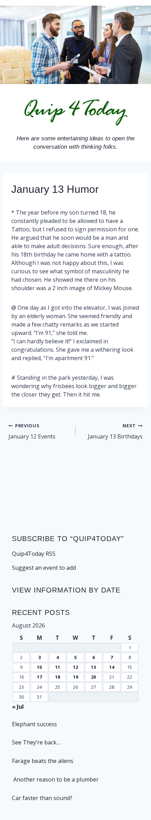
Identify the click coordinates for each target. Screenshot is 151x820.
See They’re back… (36, 742)
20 (93, 677)
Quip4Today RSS (33, 554)
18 (57, 677)
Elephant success (34, 724)
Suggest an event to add (44, 568)
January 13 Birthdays (115, 431)
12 (75, 667)
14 (111, 667)
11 (57, 667)
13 (93, 667)
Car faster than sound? (42, 798)
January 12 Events (31, 431)
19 (75, 677)
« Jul (18, 706)
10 (39, 667)
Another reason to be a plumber (55, 779)
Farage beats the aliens (42, 761)
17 (39, 677)
